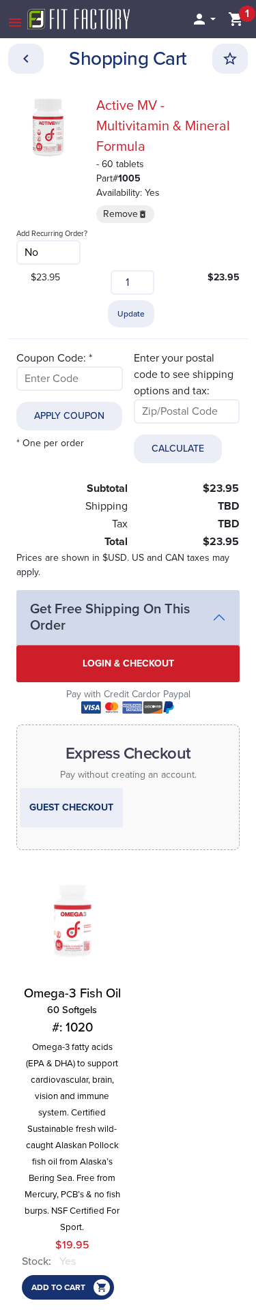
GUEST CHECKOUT (71, 807)
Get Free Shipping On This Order (110, 617)
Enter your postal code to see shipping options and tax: (183, 374)
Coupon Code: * (54, 358)
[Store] (26, 59)
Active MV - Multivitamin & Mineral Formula (163, 126)
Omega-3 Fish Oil (72, 1010)
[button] (203, 19)
